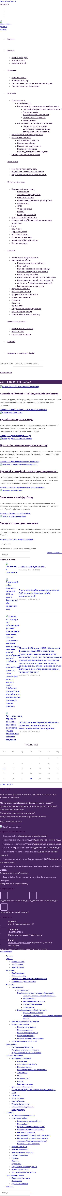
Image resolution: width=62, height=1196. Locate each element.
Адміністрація (17, 964)
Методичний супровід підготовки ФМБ (33, 1135)
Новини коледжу (19, 976)
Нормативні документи (21, 1058)
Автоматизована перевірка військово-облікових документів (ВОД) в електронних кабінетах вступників (39, 725)
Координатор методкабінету (29, 1121)
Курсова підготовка (20, 1184)
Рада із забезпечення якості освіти (26, 1053)
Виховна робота (11, 836)
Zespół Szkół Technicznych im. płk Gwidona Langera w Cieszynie (28, 878)
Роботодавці (17, 1181)
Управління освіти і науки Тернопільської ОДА (25, 859)
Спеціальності (17, 987)
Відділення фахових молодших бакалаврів (35, 993)
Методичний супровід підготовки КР (32, 1138)
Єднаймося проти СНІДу (16, 419)
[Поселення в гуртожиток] (11, 568)
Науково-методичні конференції (31, 1127)
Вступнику (10, 984)
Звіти (14, 1093)
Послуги (15, 1161)
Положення (22, 1061)
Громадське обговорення (22, 1087)
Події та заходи (18, 973)
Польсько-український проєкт (17, 848)
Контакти (9, 1187)
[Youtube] (4, 907)
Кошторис (16, 1095)
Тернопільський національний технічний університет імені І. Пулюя (31, 868)
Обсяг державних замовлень (24, 1041)
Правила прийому (25, 1030)
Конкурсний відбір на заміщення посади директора (34, 1090)
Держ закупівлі (18, 1098)
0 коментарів (34, 570)
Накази (20, 1081)
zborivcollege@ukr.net (19, 942)
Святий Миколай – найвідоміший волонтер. (29, 393)
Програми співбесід (25, 1036)
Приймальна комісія (20, 1024)
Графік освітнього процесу (22, 1152)
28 (31, 778)
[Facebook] (4, 895)
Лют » (10, 784)
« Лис (2, 784)
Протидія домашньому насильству (23, 445)
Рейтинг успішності (20, 1150)
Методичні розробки (26, 1132)
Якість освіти (11, 1044)
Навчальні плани (24, 1067)
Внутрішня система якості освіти (25, 1050)
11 (4, 768)
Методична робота (19, 1118)
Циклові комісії (18, 967)
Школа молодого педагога (28, 1144)
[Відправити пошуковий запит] (32, 1193)
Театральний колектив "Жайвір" (18, 844)
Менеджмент (28, 1007)
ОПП (19, 1075)
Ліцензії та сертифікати (27, 1064)
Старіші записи (54, 553)
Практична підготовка (15, 1175)
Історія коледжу (18, 962)
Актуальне (10, 970)
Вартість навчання (19, 1147)
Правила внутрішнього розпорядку (32, 1070)
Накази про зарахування (27, 1033)
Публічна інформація (14, 1055)
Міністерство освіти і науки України (20, 852)
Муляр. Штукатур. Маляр (33, 1013)
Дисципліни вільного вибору (24, 1172)
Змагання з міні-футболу (16, 497)
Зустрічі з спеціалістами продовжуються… (29, 471)
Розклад (4, 4)
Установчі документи (20, 1104)
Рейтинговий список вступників (25, 1021)
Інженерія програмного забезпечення (39, 996)
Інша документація (25, 1084)
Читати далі (23, 410)
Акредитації (22, 1073)
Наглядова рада (18, 1110)
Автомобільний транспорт (34, 1001)
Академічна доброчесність (23, 1115)
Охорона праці (23, 1078)
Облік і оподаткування (32, 1004)
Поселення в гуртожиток (32, 567)
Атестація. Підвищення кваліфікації (32, 1141)
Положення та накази (26, 1027)
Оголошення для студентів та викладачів (29, 979)
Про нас (9, 959)
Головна (9, 956)
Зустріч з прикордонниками (19, 523)
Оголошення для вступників (24, 982)
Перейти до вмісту (8, 1)
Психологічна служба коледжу (18, 840)
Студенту (9, 1112)
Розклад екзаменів (20, 1155)
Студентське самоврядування (24, 1167)
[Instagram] (33, 895)
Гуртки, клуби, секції (20, 1169)
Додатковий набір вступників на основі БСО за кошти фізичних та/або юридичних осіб (39, 593)
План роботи (22, 1124)
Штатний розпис (18, 1101)
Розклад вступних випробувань (30, 1039)
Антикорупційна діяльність (23, 1107)
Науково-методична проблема (30, 1130)
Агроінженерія (29, 999)
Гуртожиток (16, 1164)
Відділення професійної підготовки (32, 1010)
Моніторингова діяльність (22, 1047)
